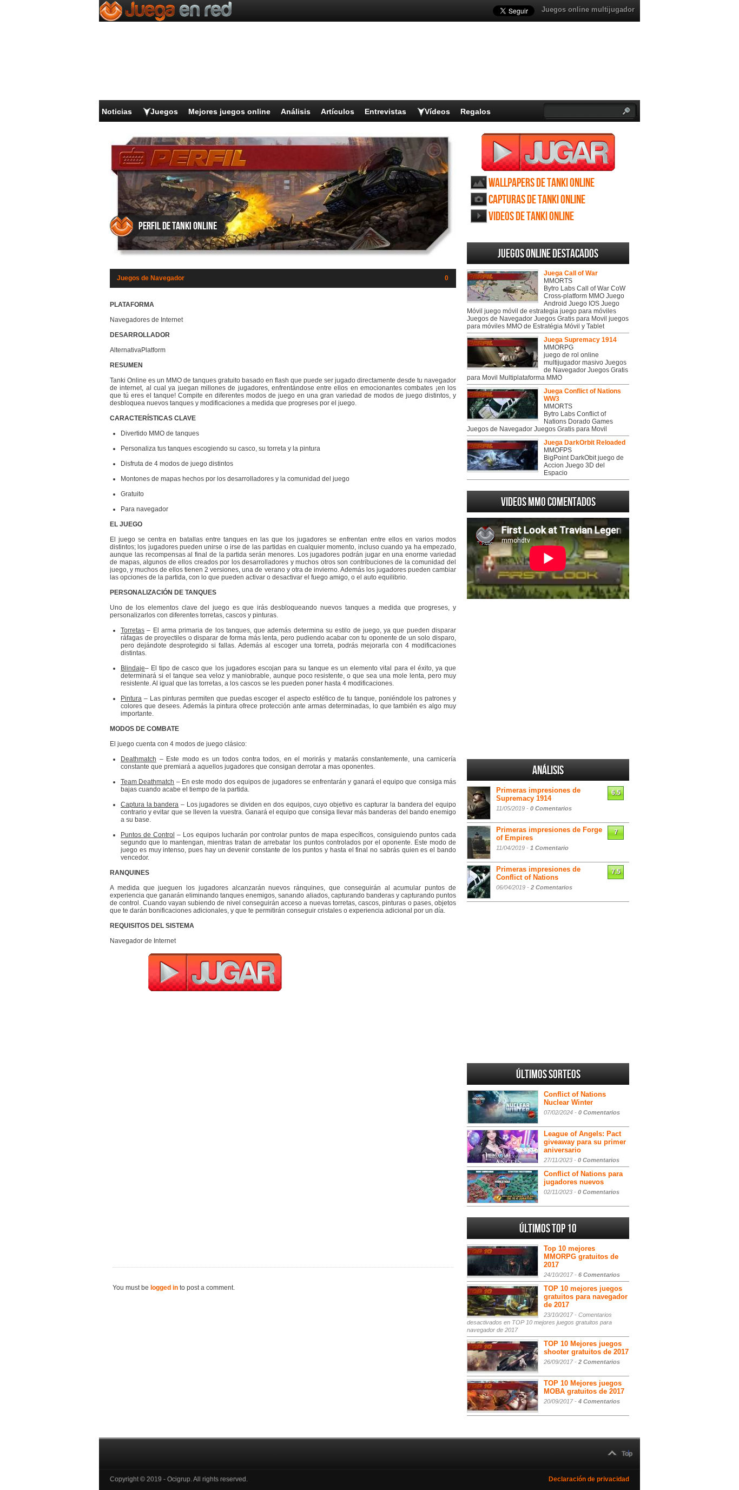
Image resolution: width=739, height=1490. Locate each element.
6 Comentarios (599, 1274)
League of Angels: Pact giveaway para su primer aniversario (585, 1142)
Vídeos (437, 111)
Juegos (164, 111)
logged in (164, 1287)
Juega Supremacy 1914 (580, 340)
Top (627, 1454)
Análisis (296, 111)
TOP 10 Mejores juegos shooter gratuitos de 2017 (586, 1348)
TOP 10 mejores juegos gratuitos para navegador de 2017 (586, 1296)
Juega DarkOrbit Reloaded (584, 442)
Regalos (475, 111)
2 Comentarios (551, 887)
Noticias (117, 111)
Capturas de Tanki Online (537, 200)
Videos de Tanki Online (531, 216)
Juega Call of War (571, 273)
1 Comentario (549, 848)
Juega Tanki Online (548, 152)
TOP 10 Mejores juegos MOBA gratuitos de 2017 (584, 1387)
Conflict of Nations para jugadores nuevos (583, 1178)
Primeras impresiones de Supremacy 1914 (538, 794)
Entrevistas (385, 111)
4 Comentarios (599, 1401)
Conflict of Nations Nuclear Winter (575, 1098)
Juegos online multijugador (588, 9)
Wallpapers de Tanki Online (542, 183)
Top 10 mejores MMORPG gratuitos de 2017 (581, 1256)
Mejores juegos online (229, 111)
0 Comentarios (551, 808)
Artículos (337, 111)
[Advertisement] (283, 1122)
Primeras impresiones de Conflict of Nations (538, 873)
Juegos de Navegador (150, 278)
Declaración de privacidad (589, 1479)
